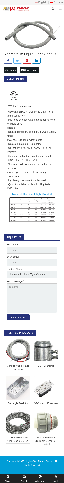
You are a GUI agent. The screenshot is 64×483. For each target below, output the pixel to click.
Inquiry (12, 70)
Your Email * (13, 256)
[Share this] (8, 61)
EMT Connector (46, 365)
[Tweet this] (17, 61)
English (42, 2)
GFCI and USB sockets (46, 403)
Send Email (30, 70)
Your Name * (14, 244)
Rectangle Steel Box (18, 403)
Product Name (15, 269)
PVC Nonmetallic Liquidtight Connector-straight (46, 440)
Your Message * (15, 281)
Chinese (58, 2)
